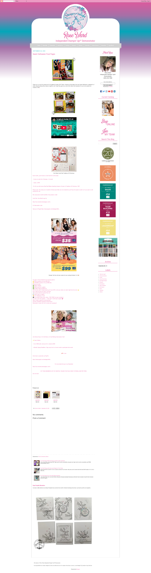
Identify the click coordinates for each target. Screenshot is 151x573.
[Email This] (52, 408)
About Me (45, 45)
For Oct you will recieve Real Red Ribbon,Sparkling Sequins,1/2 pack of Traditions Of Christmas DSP (56, 186)
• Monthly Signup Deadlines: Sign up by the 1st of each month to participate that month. (53, 347)
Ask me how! (36, 373)
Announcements (103, 275)
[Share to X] (55, 408)
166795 (46, 400)
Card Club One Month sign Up (40, 198)
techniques (102, 287)
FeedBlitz (111, 86)
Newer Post (35, 454)
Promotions (102, 283)
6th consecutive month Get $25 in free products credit (45, 194)
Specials (74, 45)
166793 (55, 400)
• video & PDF (36, 182)
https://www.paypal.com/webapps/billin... (42, 359)
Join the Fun (60, 45)
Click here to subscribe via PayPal (40, 356)
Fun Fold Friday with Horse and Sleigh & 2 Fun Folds (51, 468)
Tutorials (101, 290)
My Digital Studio (103, 280)
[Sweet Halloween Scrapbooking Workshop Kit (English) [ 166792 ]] (38, 398)
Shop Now (103, 45)
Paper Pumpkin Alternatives (39, 485)
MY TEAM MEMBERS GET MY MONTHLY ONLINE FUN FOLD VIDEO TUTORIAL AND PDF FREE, (64, 371)
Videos (101, 291)
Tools (101, 288)
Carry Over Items (103, 279)
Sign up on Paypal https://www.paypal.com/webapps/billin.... (46, 209)
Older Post (92, 454)
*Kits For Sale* (103, 274)
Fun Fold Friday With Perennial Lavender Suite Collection (52, 460)
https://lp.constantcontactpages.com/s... (42, 366)
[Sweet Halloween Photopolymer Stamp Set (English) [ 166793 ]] (55, 398)
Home (39, 45)
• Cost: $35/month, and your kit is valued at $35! (44, 343)
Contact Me (52, 45)
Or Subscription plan (38, 205)
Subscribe (87, 45)
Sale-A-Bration (103, 285)
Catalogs (67, 45)
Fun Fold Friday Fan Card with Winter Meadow (50, 475)
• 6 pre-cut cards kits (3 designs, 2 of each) (43, 179)
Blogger (78, 569)
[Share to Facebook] (57, 408)
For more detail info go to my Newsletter (64, 364)
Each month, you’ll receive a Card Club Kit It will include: (46, 175)
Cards (101, 277)
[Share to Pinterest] (58, 408)
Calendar (80, 45)
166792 (37, 400)
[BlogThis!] (54, 408)
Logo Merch (111, 45)
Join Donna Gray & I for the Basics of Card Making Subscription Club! (49, 336)
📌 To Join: (64, 353)
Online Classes (95, 45)
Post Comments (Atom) (43, 456)
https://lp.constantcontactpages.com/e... (42, 201)
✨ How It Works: (37, 340)
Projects (101, 282)
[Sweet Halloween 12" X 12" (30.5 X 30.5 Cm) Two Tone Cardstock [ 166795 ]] (46, 398)
